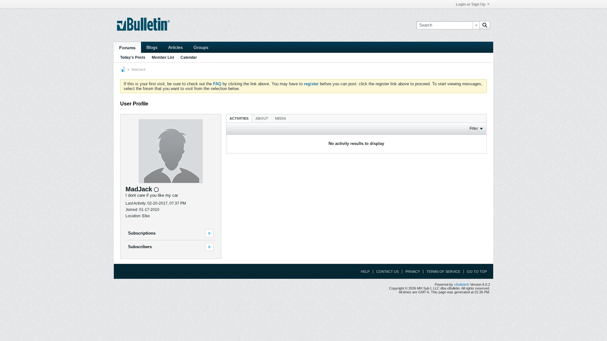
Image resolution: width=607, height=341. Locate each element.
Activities (239, 118)
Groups (200, 47)
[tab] (239, 118)
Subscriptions (142, 233)
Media (280, 118)
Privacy (412, 271)
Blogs (151, 47)
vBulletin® (461, 284)
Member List (163, 57)
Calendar (189, 57)
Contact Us (387, 271)
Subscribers (140, 246)
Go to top (477, 271)
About (261, 118)
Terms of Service (443, 271)
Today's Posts (132, 57)
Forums (127, 47)
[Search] (484, 25)
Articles (175, 47)
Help (365, 271)
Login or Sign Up (470, 4)
